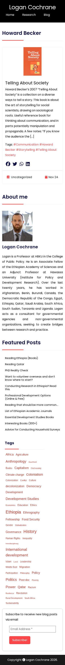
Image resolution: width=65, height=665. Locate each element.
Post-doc (24, 579)
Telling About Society (27, 83)
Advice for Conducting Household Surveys (32, 429)
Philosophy (25, 573)
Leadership (25, 561)
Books (9, 468)
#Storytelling (25, 150)
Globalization (20, 525)
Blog (47, 15)
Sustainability (12, 603)
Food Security (31, 519)
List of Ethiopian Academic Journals (28, 411)
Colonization (12, 480)
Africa (10, 454)
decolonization (15, 486)
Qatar (22, 587)
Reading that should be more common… (31, 405)
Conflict (23, 480)
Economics (10, 505)
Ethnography (31, 512)
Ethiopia (13, 512)
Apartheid (33, 462)
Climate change (15, 474)
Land (16, 562)
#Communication (26, 144)
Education (23, 505)
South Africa (30, 598)
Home (10, 15)
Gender (9, 525)
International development (17, 552)
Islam (8, 561)
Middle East (11, 567)
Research (29, 15)
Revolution (21, 593)
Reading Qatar (14, 364)
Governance (13, 531)
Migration (24, 566)
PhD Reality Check (16, 370)
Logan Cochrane (32, 7)
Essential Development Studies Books (29, 417)
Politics (11, 580)
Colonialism (34, 474)
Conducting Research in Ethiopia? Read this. (30, 387)
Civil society (36, 468)
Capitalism (21, 468)
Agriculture (22, 454)
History (30, 531)
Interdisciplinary (12, 544)
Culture (32, 480)
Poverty (35, 580)
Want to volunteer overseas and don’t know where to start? (30, 378)
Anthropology (16, 461)
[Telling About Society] (32, 61)
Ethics (33, 505)
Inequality (27, 538)
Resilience (10, 593)
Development (14, 492)
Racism (32, 587)
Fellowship (13, 519)
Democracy (34, 486)
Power (11, 587)
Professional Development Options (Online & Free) (28, 397)
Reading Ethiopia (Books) (21, 358)
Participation (12, 573)
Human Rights (13, 538)
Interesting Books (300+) (21, 423)
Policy (36, 572)
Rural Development (14, 598)
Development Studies (22, 499)
